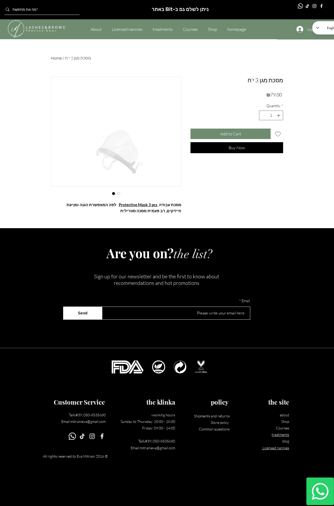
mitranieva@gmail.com (88, 421)
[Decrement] (263, 115)
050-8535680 (95, 415)
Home (56, 58)
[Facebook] (321, 6)
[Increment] (279, 115)
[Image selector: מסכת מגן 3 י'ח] (113, 193)
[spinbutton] (271, 115)
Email (246, 301)
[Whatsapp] (320, 491)
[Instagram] (314, 6)
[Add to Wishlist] (278, 134)
